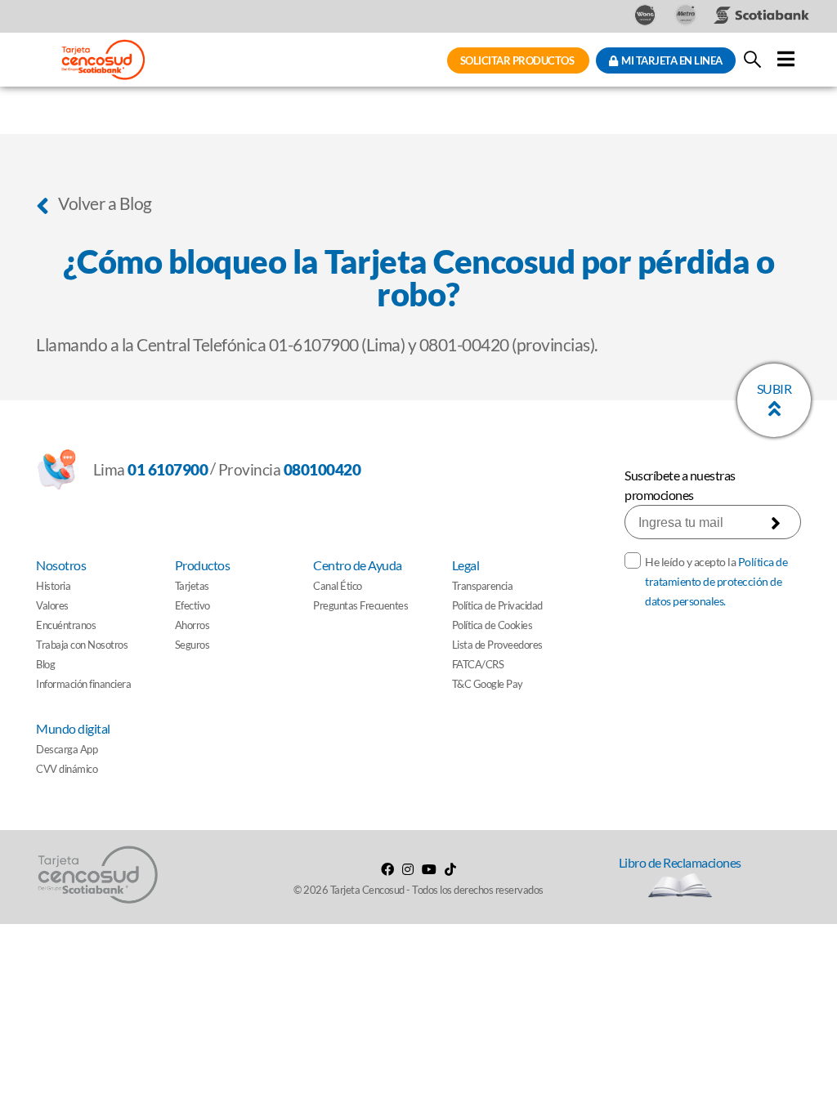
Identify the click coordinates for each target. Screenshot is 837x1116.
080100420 (322, 469)
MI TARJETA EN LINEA (670, 60)
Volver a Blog (104, 203)
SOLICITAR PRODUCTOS (518, 60)
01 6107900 (168, 469)
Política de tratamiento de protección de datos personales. (716, 581)
